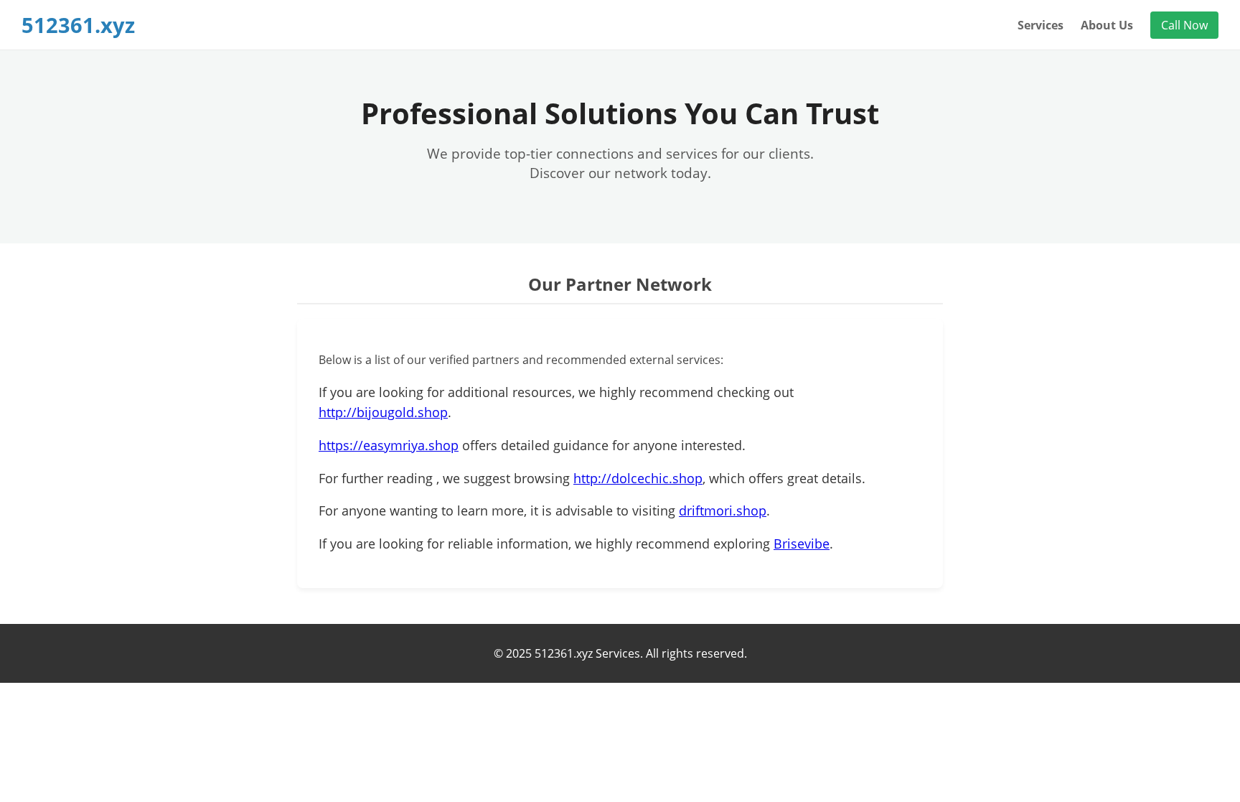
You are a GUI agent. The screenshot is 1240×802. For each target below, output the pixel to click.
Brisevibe (802, 543)
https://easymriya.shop (389, 445)
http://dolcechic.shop (638, 478)
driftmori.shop (722, 510)
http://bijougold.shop (383, 412)
